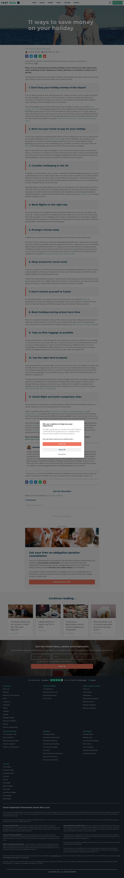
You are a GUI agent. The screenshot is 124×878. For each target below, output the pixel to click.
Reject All (62, 449)
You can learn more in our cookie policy (58, 439)
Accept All (62, 444)
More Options (62, 454)
